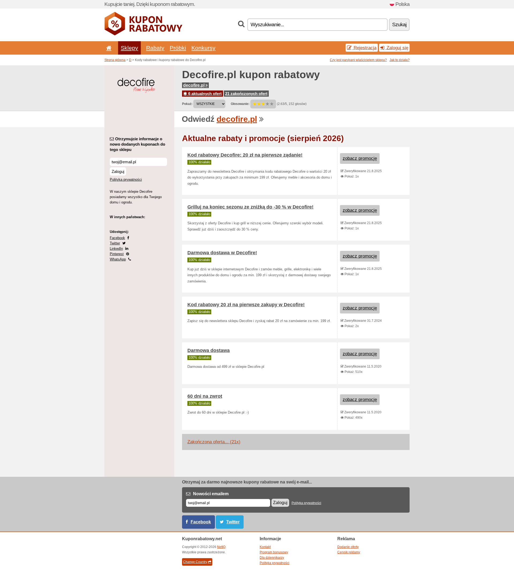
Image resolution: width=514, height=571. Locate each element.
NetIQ (221, 547)
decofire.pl (194, 85)
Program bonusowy (274, 552)
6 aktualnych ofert (204, 93)
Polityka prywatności (126, 179)
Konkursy (203, 48)
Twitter (115, 243)
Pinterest (117, 254)
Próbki (178, 48)
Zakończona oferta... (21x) (213, 441)
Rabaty (155, 48)
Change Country (195, 562)
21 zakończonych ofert (246, 93)
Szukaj (399, 24)
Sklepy (129, 48)
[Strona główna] (107, 48)
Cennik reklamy (348, 552)
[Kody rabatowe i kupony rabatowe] (143, 34)
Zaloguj (118, 171)
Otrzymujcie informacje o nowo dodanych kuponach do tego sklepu (137, 144)
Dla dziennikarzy (272, 557)
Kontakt (265, 547)
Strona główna (115, 60)
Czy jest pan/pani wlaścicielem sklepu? (358, 60)
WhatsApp (118, 259)
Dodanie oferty (348, 547)
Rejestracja (364, 47)
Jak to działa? (400, 60)
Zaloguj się (396, 47)
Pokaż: (187, 104)
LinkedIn (116, 249)
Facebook (117, 238)
